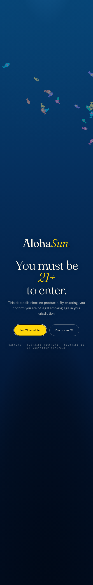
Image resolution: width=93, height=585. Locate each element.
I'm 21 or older (30, 330)
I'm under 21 (64, 330)
